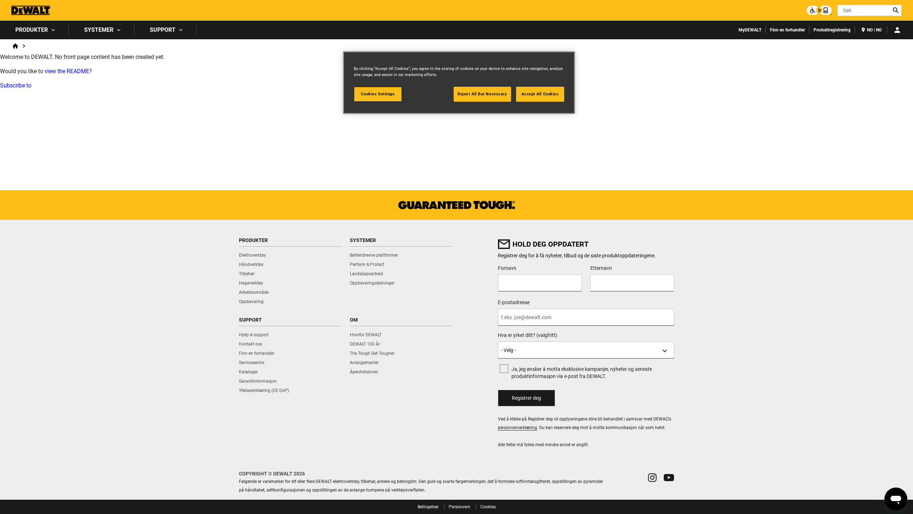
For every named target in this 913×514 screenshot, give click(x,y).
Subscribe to (15, 85)
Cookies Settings (377, 93)
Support (162, 29)
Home (15, 46)
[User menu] (897, 30)
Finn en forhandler (787, 29)
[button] (652, 477)
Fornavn (507, 268)
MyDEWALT (750, 29)
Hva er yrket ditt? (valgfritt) (527, 335)
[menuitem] (34, 30)
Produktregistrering (832, 29)
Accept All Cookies (539, 93)
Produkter (31, 29)
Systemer (98, 29)
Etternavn (601, 268)
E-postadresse (514, 302)
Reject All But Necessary (482, 93)
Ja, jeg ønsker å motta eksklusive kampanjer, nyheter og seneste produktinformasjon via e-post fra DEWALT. (581, 372)
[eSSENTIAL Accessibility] (819, 10)
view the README (67, 71)
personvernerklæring (517, 427)
